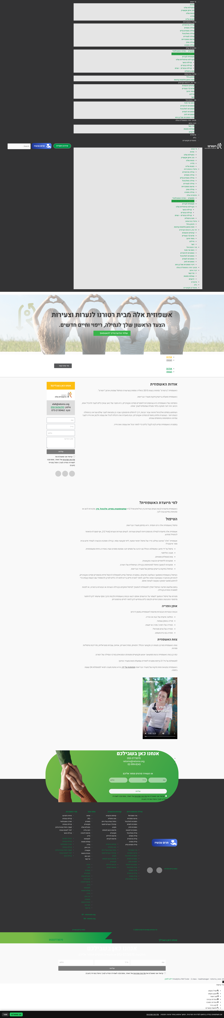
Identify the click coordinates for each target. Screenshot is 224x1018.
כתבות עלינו (190, 19)
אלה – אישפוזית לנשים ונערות (183, 54)
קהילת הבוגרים (186, 65)
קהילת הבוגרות (67, 824)
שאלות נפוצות (189, 129)
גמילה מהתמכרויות (134, 811)
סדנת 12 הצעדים (188, 88)
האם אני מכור (189, 103)
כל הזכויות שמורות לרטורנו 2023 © (145, 930)
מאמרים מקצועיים (189, 140)
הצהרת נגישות (85, 853)
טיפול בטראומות (190, 74)
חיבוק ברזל (190, 77)
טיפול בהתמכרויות (189, 22)
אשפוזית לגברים (188, 56)
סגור (5, 1014)
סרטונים (193, 135)
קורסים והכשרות (188, 85)
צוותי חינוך (190, 91)
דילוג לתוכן (169, 979)
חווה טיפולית (189, 71)
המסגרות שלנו (191, 48)
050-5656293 (57, 407)
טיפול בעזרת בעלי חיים (109, 821)
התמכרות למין (189, 114)
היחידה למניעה (67, 816)
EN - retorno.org (89, 918)
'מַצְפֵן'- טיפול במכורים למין (63, 827)
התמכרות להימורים (187, 106)
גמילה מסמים (189, 28)
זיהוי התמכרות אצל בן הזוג (184, 117)
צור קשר (191, 126)
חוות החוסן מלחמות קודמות (184, 79)
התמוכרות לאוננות (131, 830)
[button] (138, 146)
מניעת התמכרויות (188, 39)
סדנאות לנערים (111, 839)
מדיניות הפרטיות (69, 459)
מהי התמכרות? (191, 100)
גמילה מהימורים (188, 25)
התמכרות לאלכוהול (187, 108)
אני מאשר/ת (16, 1014)
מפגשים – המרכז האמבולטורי (183, 51)
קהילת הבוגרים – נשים (183, 68)
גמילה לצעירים (188, 36)
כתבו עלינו (87, 830)
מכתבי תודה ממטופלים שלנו (186, 120)
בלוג (194, 137)
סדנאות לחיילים (111, 836)
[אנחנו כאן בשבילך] (175, 935)
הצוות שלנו (190, 13)
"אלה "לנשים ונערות (66, 830)
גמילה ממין (190, 42)
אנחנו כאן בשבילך (168, 940)
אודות (192, 4)
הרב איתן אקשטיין (187, 10)
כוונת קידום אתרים (170, 869)
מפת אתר (91, 811)
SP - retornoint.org (88, 914)
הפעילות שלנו (189, 7)
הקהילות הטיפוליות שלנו (185, 59)
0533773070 (56, 940)
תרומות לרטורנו (85, 833)
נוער (192, 97)
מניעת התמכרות (132, 818)
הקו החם (87, 856)
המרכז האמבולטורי (66, 821)
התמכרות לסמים (188, 111)
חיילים (191, 94)
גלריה (192, 16)
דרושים (191, 132)
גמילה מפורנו (189, 45)
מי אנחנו (193, 1)
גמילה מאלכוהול (188, 33)
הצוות (169, 360)
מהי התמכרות (71, 811)
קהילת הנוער (187, 62)
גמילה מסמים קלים (187, 30)
